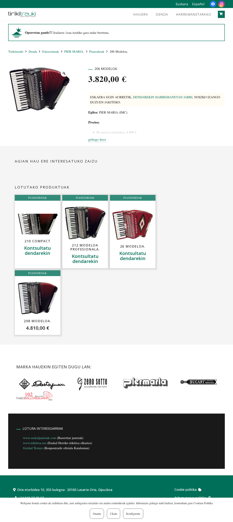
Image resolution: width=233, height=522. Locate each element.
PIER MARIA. (74, 51)
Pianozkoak (96, 51)
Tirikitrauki (15, 51)
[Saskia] (221, 14)
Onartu (97, 513)
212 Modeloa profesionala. (85, 247)
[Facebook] (213, 4)
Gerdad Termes (33, 448)
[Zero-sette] (94, 383)
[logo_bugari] (198, 382)
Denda (33, 51)
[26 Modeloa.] (132, 224)
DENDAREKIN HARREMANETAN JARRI (162, 97)
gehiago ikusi (97, 139)
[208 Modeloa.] (37, 298)
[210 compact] (37, 224)
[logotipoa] (22, 14)
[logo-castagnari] (41, 384)
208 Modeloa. (37, 321)
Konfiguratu (133, 513)
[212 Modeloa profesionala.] (85, 222)
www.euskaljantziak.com (39, 438)
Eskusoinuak (50, 51)
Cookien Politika (203, 503)
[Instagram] (221, 4)
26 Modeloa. (132, 246)
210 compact (38, 241)
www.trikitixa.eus (34, 443)
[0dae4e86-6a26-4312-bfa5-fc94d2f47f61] (34, 395)
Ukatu (113, 513)
